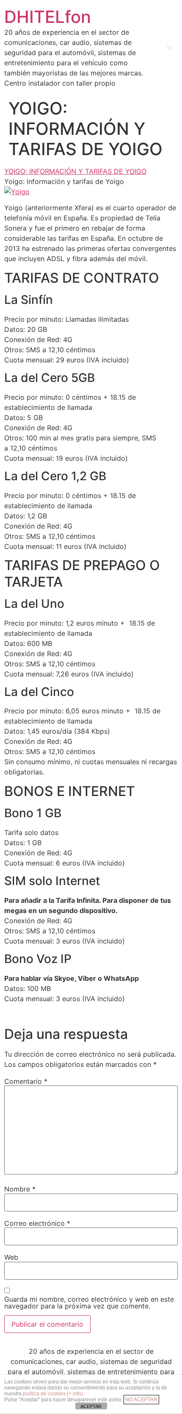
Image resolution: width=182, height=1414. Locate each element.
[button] (169, 47)
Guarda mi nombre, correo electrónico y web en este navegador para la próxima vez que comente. (89, 1302)
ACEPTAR (91, 1406)
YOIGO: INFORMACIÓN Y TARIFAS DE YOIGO (75, 171)
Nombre (20, 1189)
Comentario (25, 1081)
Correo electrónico (37, 1223)
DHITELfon (47, 16)
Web (11, 1257)
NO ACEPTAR (141, 1400)
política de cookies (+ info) (53, 1394)
